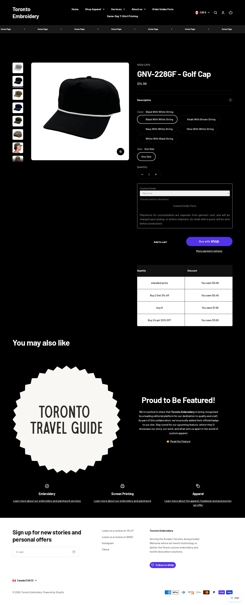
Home (75, 9)
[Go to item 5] (17, 121)
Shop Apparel (93, 9)
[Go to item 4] (17, 108)
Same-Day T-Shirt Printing (122, 16)
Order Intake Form (162, 9)
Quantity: (142, 166)
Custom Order (148, 188)
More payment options (209, 250)
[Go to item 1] (17, 68)
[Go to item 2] (17, 82)
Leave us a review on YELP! (118, 530)
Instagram (108, 543)
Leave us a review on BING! (117, 536)
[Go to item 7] (17, 148)
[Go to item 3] (17, 95)
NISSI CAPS (143, 64)
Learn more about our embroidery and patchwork (122, 500)
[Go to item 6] (17, 135)
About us (137, 9)
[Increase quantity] (156, 174)
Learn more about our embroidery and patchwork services (47, 500)
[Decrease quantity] (142, 174)
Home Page (31, 29)
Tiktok (105, 549)
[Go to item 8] (17, 161)
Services (116, 9)
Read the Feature (180, 441)
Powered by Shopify (53, 592)
